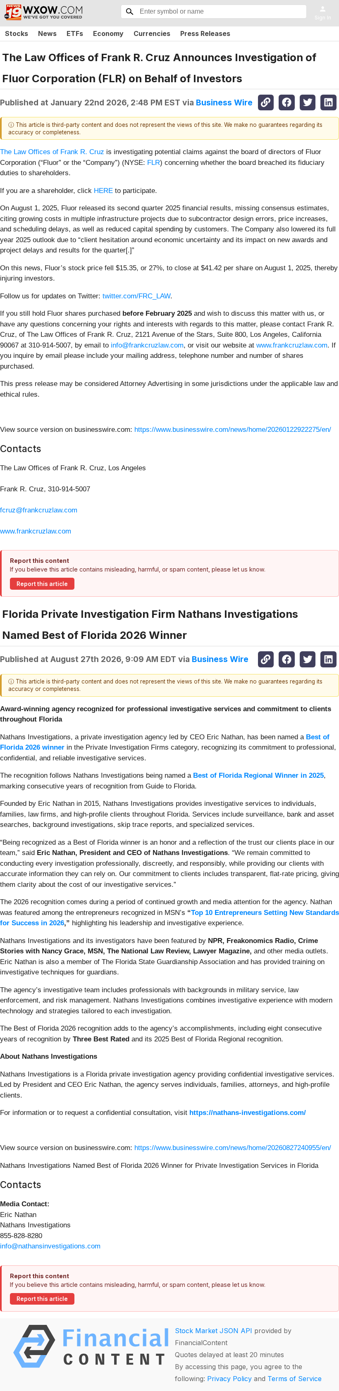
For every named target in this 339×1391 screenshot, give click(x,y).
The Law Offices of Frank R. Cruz (52, 152)
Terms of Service (294, 1378)
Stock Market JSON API (213, 1331)
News (47, 33)
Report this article (42, 584)
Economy (108, 33)
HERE (103, 191)
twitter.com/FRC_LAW (136, 296)
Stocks (16, 33)
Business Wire (224, 102)
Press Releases (205, 33)
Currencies (152, 33)
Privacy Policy (229, 1378)
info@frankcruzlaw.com (147, 345)
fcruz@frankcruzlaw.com (38, 510)
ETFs (75, 33)
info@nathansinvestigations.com (50, 1246)
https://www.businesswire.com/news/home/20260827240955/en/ (232, 1148)
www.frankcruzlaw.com (291, 345)
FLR (153, 163)
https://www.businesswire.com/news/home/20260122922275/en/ (232, 429)
